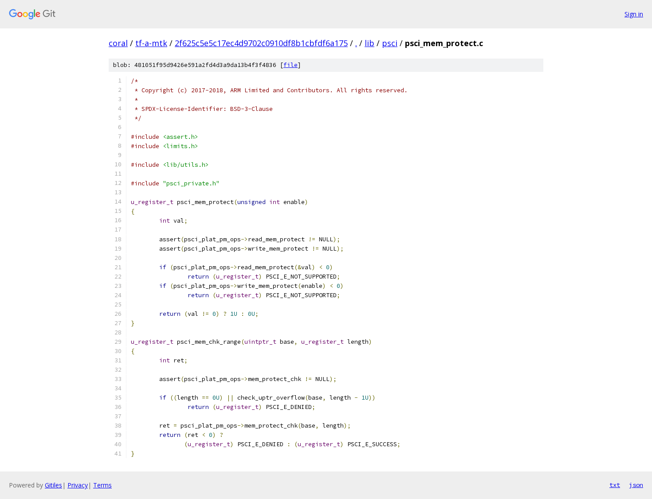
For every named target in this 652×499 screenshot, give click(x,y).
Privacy (77, 485)
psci (389, 43)
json (636, 485)
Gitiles (53, 485)
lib (369, 43)
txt (614, 485)
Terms (102, 485)
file (290, 65)
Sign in (634, 14)
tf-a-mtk (151, 43)
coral (118, 43)
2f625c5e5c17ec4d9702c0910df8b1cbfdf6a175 (261, 43)
